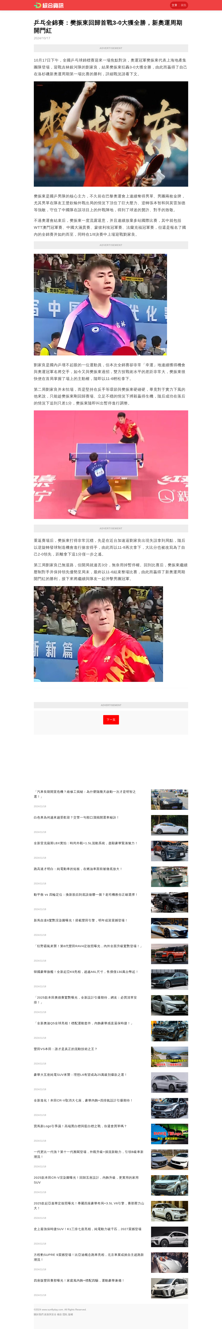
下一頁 (111, 719)
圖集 (183, 5)
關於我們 (39, 1314)
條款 (59, 1314)
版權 (70, 1314)
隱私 (65, 1314)
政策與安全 (50, 1314)
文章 (174, 5)
